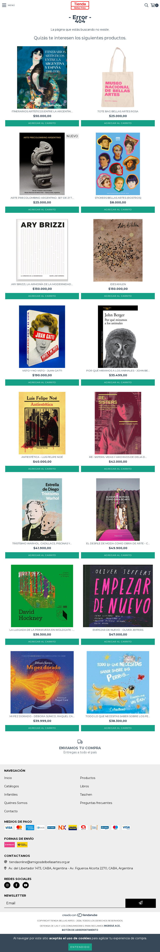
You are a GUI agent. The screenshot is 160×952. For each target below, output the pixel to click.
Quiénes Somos (15, 803)
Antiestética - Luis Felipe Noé (42, 457)
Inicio (8, 778)
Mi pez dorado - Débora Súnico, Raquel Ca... (42, 716)
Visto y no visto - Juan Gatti (42, 370)
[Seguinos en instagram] (7, 885)
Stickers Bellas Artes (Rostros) (118, 197)
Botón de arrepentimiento (80, 930)
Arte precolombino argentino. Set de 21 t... (42, 197)
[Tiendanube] (80, 916)
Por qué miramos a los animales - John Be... (118, 370)
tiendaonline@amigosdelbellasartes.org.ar (39, 862)
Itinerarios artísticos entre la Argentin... (42, 111)
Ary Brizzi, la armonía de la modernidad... (42, 284)
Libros (84, 786)
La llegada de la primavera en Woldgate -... (42, 629)
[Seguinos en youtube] (25, 885)
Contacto (11, 811)
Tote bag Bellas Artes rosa (118, 111)
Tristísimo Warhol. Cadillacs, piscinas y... (42, 543)
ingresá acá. (112, 926)
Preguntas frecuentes (96, 803)
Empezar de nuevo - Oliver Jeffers (118, 629)
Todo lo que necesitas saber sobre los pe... (118, 716)
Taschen (86, 794)
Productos (87, 778)
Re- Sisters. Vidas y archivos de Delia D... (118, 457)
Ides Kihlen (118, 284)
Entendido (80, 946)
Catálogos (11, 786)
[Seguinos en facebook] (16, 885)
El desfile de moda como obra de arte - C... (118, 543)
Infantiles (11, 794)
